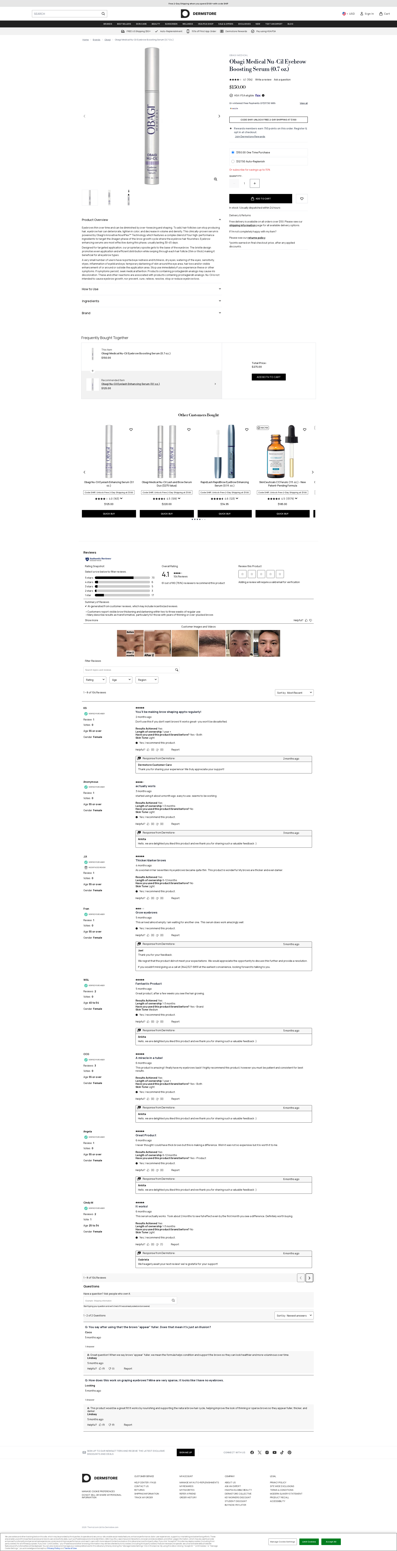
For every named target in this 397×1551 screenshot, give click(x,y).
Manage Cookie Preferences (98, 1491)
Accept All (331, 1541)
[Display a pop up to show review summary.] (121, 498)
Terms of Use (70, 1548)
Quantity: (235, 176)
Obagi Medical (238, 55)
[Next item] (312, 472)
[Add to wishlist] (302, 198)
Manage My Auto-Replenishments (199, 1482)
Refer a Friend (188, 1493)
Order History (188, 1497)
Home (86, 39)
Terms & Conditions (281, 1489)
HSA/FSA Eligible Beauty (238, 1489)
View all (304, 103)
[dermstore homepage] (199, 13)
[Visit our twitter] (259, 1452)
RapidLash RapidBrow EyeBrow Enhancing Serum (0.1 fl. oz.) (225, 483)
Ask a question (282, 79)
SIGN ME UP (185, 1452)
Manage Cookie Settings (282, 1541)
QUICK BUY (109, 513)
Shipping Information (146, 1493)
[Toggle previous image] (84, 116)
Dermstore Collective (238, 1493)
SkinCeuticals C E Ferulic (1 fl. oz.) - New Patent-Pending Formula (282, 483)
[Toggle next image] (219, 116)
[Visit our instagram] (267, 1452)
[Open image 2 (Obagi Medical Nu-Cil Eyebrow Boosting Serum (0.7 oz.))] (109, 197)
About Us (230, 1482)
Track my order (143, 1497)
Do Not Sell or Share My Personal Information (101, 1496)
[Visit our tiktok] (282, 1452)
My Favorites (187, 1489)
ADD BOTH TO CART (269, 377)
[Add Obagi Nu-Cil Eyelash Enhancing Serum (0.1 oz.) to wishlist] (131, 429)
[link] (367, 14)
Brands (96, 39)
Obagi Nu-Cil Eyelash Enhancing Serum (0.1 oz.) (109, 483)
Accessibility (277, 1501)
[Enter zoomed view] (215, 179)
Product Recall (279, 1497)
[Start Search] (103, 13)
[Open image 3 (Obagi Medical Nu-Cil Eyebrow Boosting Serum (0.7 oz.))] (128, 197)
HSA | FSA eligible (244, 95)
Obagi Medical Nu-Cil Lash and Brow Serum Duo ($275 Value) (167, 483)
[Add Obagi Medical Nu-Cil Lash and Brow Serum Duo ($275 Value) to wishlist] (189, 429)
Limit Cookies (309, 1541)
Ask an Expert (233, 1486)
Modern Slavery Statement (286, 1493)
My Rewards (186, 1486)
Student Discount (236, 1501)
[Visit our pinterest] (289, 1452)
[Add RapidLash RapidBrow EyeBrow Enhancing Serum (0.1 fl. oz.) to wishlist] (247, 429)
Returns (139, 1489)
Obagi (108, 39)
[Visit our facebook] (252, 1452)
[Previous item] (84, 472)
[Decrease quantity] (234, 183)
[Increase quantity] (255, 183)
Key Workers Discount (238, 1497)
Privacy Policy (278, 1482)
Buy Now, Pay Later (235, 1504)
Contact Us (141, 1486)
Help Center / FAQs (145, 1482)
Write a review (263, 79)
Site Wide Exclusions (282, 1486)
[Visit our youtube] (274, 1452)
